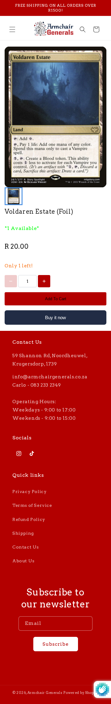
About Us (23, 560)
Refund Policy (28, 519)
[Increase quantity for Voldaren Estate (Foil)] (44, 281)
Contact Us (25, 547)
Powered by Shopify (81, 693)
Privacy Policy (29, 491)
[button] (12, 29)
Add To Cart (55, 299)
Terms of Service (32, 505)
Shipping (23, 533)
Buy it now (55, 317)
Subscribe (56, 644)
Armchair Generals (45, 693)
